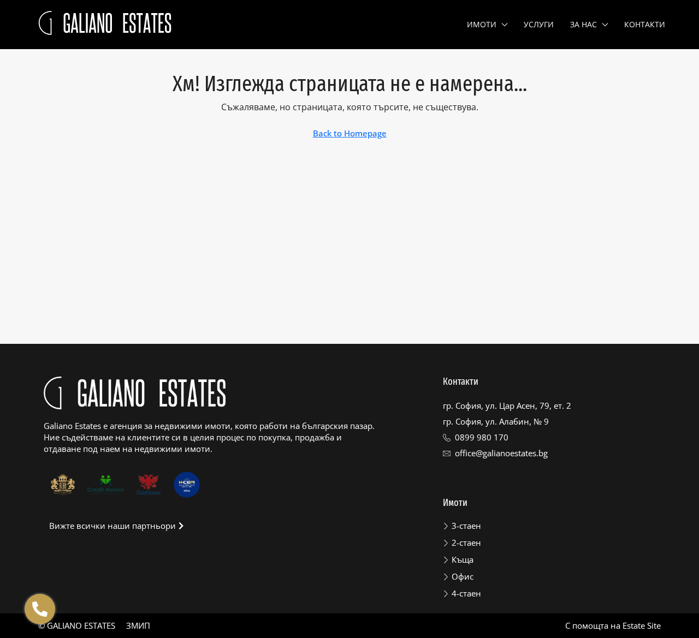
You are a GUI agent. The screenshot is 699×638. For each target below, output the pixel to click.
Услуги (539, 24)
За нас (583, 24)
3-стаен (466, 525)
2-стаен (466, 542)
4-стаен (466, 593)
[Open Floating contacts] (40, 609)
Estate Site (642, 625)
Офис (462, 576)
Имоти (481, 24)
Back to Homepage (350, 133)
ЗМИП (138, 625)
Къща (462, 559)
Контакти (644, 24)
